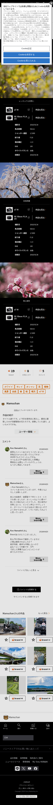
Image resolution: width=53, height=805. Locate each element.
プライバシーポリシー (32, 41)
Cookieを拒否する (27, 54)
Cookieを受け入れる (27, 61)
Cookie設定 (26, 48)
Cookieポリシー (25, 39)
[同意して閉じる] (51, 3)
